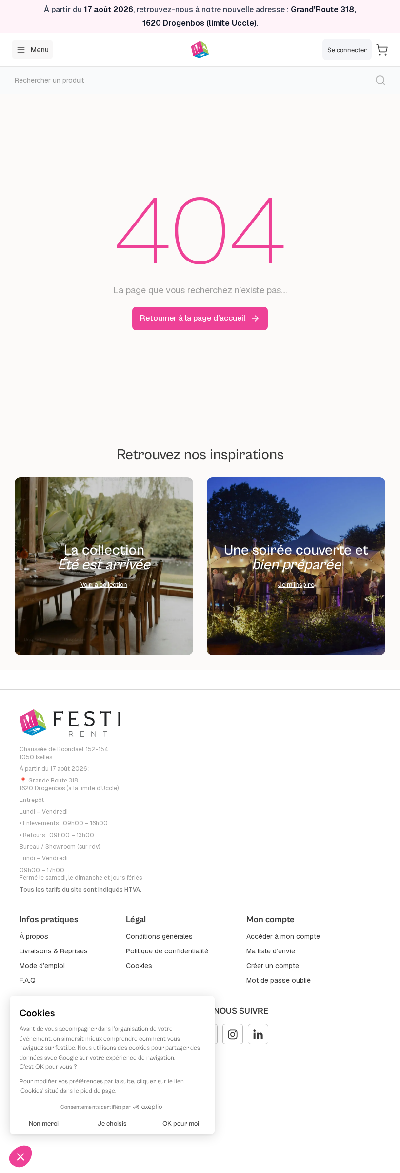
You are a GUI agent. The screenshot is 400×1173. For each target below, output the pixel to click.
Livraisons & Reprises (54, 951)
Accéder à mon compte (283, 936)
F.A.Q (28, 980)
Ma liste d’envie (270, 951)
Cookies (139, 965)
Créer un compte (272, 965)
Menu (40, 49)
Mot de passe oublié (278, 980)
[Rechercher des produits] (380, 80)
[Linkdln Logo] (258, 1034)
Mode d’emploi (42, 965)
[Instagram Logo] (232, 1034)
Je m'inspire (296, 585)
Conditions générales (159, 936)
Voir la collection (103, 585)
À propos (34, 936)
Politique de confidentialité (167, 951)
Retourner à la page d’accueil (192, 318)
